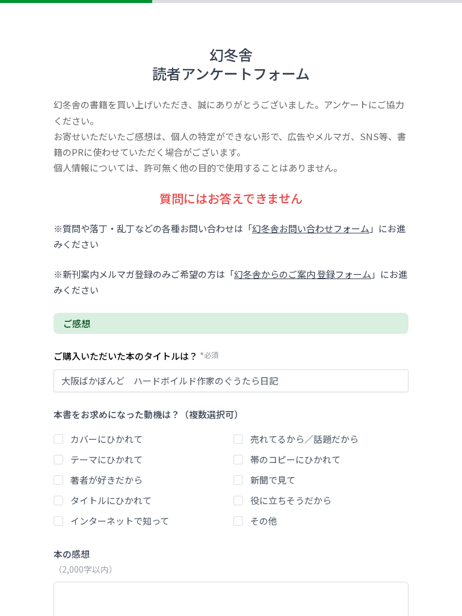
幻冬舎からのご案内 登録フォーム (302, 274)
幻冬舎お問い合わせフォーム (310, 228)
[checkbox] (58, 439)
